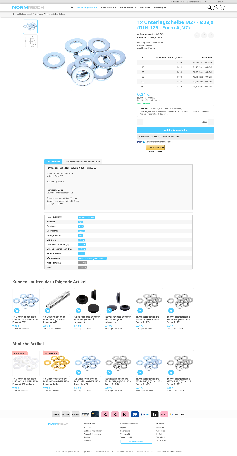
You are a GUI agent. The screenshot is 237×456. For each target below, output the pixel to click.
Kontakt (220, 1)
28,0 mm (82, 244)
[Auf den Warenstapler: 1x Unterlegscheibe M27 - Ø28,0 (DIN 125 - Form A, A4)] (109, 372)
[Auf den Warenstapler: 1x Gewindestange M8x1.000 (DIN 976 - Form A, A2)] (47, 310)
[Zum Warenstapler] (222, 7)
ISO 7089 (90, 217)
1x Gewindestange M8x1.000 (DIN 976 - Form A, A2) (54, 319)
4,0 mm (81, 240)
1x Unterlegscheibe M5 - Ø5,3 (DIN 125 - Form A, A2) (147, 319)
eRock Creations (175, 451)
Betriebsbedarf (127, 7)
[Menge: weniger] (140, 122)
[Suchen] (209, 7)
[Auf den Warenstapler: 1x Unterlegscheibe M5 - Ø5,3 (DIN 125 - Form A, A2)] (140, 310)
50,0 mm (82, 249)
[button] (30, 26)
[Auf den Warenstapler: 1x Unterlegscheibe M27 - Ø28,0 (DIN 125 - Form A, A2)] (171, 372)
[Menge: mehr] (211, 122)
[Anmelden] (215, 7)
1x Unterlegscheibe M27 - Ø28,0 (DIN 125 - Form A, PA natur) (25, 381)
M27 (80, 235)
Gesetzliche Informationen (129, 424)
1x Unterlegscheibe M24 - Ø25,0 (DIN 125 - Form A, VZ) (148, 381)
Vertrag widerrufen (136, 441)
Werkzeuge (159, 7)
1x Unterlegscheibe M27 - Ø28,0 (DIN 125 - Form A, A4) (118, 381)
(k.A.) (81, 226)
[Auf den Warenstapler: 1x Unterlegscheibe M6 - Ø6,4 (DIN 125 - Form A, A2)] (171, 310)
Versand (157, 100)
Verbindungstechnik (86, 7)
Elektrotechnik (108, 7)
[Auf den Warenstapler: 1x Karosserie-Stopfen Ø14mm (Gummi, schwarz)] (78, 310)
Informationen (89, 424)
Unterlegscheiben (155, 37)
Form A (81, 253)
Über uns (208, 1)
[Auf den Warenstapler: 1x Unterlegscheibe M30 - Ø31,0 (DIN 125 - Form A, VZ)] (17, 310)
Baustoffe (144, 7)
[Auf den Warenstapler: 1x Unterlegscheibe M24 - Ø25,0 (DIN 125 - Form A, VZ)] (140, 372)
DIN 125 (82, 217)
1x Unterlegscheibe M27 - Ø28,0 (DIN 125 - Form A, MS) (56, 381)
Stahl (80, 222)
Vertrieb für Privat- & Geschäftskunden (186, 1)
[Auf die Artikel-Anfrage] (197, 35)
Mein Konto (160, 424)
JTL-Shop (150, 451)
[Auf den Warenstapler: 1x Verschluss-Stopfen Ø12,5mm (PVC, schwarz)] (109, 310)
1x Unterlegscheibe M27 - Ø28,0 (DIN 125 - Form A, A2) (179, 381)
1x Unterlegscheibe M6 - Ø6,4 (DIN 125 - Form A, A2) (178, 319)
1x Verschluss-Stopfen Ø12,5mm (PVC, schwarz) (118, 319)
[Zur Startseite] (28, 7)
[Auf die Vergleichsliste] (204, 35)
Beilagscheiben (100, 258)
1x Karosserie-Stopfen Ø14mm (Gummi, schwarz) (87, 319)
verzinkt (82, 231)
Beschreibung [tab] (53, 161)
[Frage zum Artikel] (211, 35)
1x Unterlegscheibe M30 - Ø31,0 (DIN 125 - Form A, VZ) (25, 319)
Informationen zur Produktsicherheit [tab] (83, 161)
